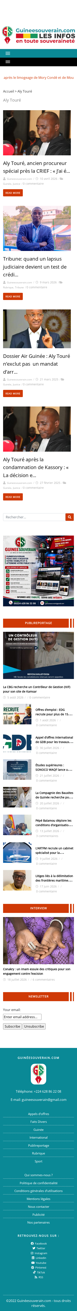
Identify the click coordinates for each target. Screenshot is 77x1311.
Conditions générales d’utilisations (38, 1191)
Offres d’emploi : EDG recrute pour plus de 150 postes (53, 714)
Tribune (19, 287)
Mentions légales (38, 1199)
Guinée (7, 183)
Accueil (8, 91)
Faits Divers (38, 1122)
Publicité (38, 1214)
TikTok (40, 1272)
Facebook (40, 1243)
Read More (13, 192)
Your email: (12, 1010)
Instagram (40, 1253)
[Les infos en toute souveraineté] (38, 35)
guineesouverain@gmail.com (44, 1099)
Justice (16, 183)
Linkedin (40, 1258)
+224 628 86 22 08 (47, 1091)
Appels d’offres (38, 1114)
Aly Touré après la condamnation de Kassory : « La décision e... (36, 467)
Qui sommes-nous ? (38, 1175)
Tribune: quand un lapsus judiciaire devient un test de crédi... (35, 266)
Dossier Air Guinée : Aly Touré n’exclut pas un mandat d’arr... (36, 364)
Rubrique (8, 287)
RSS (40, 1277)
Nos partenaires (38, 1222)
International (39, 1137)
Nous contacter (38, 1207)
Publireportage (38, 1145)
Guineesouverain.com (19, 179)
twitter (40, 1248)
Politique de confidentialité (38, 1183)
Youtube (40, 1262)
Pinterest (40, 1267)
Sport (38, 1161)
